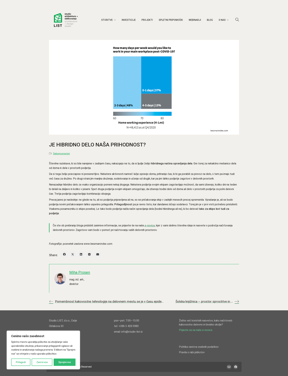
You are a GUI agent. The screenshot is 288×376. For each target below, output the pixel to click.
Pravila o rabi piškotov (192, 352)
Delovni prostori (61, 153)
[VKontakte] (89, 254)
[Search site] (237, 20)
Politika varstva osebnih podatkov (199, 346)
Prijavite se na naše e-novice (195, 330)
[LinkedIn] (81, 254)
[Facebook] (64, 254)
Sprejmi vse (64, 362)
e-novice (149, 225)
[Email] (97, 254)
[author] (60, 278)
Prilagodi (21, 362)
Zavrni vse (42, 362)
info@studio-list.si (131, 331)
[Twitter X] (72, 254)
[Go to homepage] (65, 20)
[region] (43, 350)
